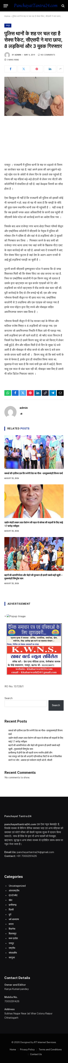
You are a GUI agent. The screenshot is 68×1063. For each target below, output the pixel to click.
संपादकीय (13, 952)
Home (7, 16)
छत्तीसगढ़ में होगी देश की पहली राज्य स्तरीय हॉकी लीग (30, 752)
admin (18, 55)
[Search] (63, 6)
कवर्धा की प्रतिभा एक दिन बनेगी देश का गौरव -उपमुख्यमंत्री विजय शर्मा (33, 473)
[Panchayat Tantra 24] (35, 5)
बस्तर (11, 924)
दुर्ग (10, 914)
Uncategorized (17, 885)
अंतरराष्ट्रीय (14, 890)
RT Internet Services (45, 1042)
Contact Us (36, 1054)
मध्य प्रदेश (13, 938)
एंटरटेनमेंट (13, 895)
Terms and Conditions (50, 1049)
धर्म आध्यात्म (14, 919)
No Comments (48, 55)
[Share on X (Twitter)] (24, 68)
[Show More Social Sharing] (60, 68)
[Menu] (5, 6)
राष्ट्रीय (12, 948)
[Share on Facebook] (10, 68)
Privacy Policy (27, 1049)
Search (9, 698)
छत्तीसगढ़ (13, 904)
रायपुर (8, 25)
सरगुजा (12, 957)
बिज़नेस (12, 928)
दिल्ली (11, 909)
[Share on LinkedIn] (50, 68)
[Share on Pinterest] (37, 68)
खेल (10, 900)
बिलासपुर (12, 933)
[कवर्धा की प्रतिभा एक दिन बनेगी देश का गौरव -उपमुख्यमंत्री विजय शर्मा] (34, 452)
